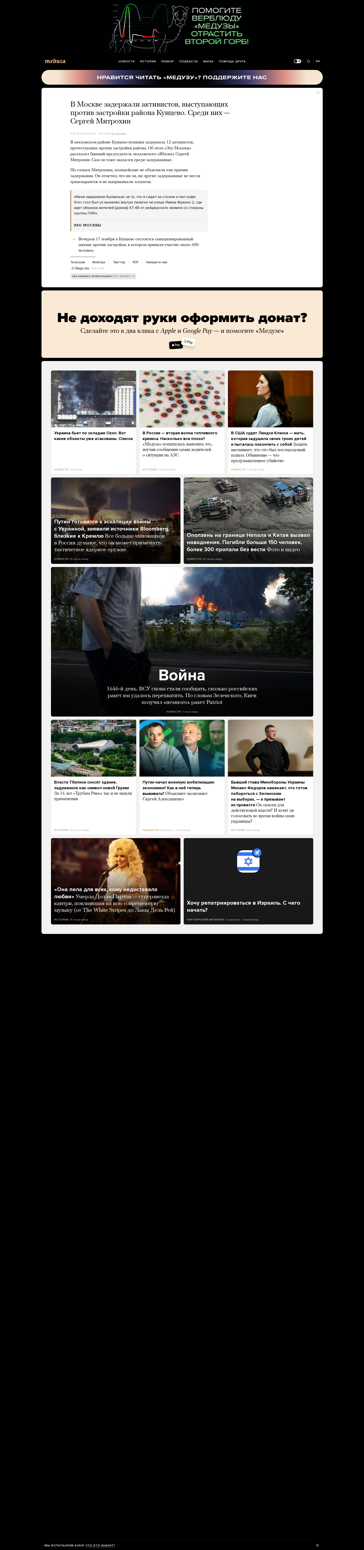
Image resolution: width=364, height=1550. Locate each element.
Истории (148, 61)
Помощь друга (232, 61)
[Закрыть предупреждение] (317, 1545)
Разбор (167, 61)
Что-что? (97, 268)
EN (318, 61)
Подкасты (188, 61)
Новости (127, 61)
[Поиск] (308, 61)
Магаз (208, 61)
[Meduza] (55, 61)
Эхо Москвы (118, 133)
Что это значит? (100, 1545)
